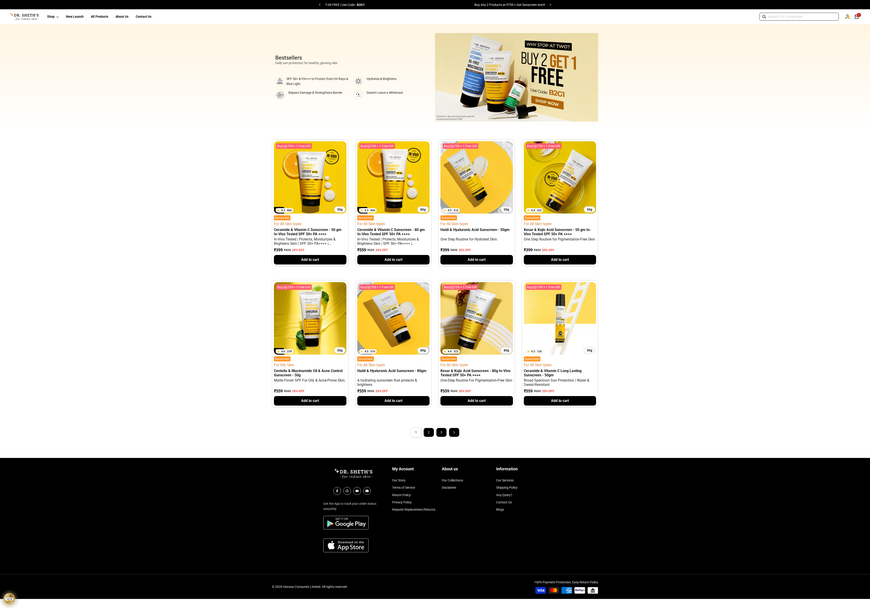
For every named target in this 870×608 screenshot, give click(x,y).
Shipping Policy (506, 487)
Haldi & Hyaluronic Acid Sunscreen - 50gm (475, 230)
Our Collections (452, 480)
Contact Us (504, 502)
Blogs (500, 509)
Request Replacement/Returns (413, 509)
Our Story (399, 480)
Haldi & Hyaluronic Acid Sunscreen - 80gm (391, 371)
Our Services (505, 480)
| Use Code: (479, 5)
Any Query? (504, 495)
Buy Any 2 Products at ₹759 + (396, 5)
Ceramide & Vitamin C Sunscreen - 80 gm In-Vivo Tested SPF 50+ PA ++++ (391, 232)
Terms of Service (403, 487)
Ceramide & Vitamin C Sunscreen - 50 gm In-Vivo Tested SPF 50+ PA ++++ (307, 232)
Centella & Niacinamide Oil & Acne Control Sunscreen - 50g (308, 373)
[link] (516, 77)
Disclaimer (449, 487)
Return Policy (401, 495)
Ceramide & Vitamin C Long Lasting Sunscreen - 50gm (553, 373)
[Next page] (454, 432)
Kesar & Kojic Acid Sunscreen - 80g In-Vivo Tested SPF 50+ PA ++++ (475, 373)
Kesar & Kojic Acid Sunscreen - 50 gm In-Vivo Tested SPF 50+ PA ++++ (557, 232)
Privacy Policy (402, 502)
